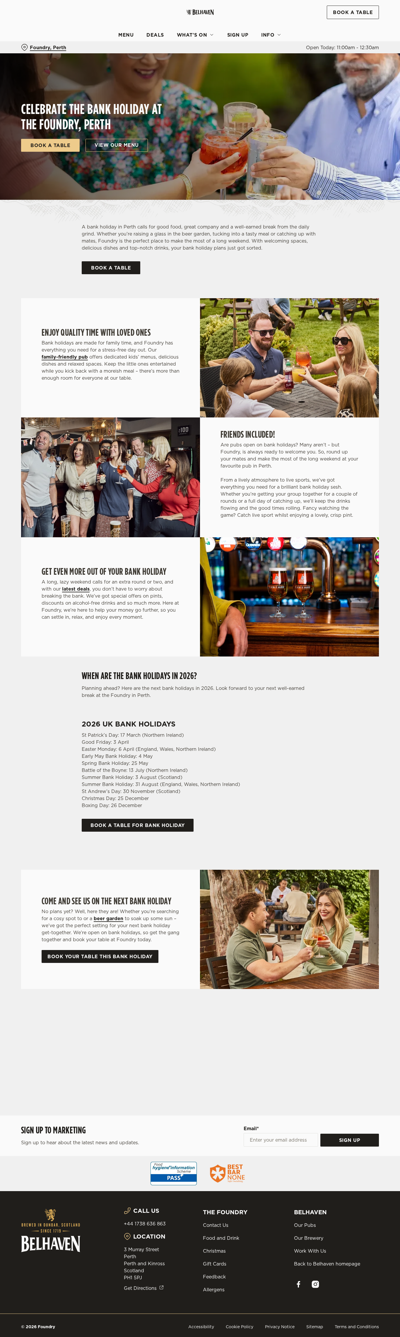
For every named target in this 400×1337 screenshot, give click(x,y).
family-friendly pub (65, 357)
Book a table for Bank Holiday (137, 825)
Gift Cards (214, 1264)
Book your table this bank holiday (100, 956)
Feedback (214, 1276)
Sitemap (314, 1327)
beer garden (108, 918)
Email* (251, 1128)
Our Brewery (308, 1238)
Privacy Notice (280, 1327)
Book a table (50, 145)
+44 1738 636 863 (145, 1223)
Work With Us (310, 1251)
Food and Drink (221, 1238)
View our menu (117, 145)
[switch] (168, 66)
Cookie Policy (239, 1327)
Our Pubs (305, 1225)
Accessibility (201, 1327)
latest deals (76, 589)
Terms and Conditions (357, 1327)
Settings (300, 66)
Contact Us (215, 1225)
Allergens (214, 1289)
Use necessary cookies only (351, 34)
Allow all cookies (351, 15)
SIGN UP (349, 1140)
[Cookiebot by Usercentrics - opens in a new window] (38, 66)
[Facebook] (298, 1284)
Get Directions (140, 1288)
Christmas (214, 1251)
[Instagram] (315, 1284)
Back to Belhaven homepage (327, 1264)
